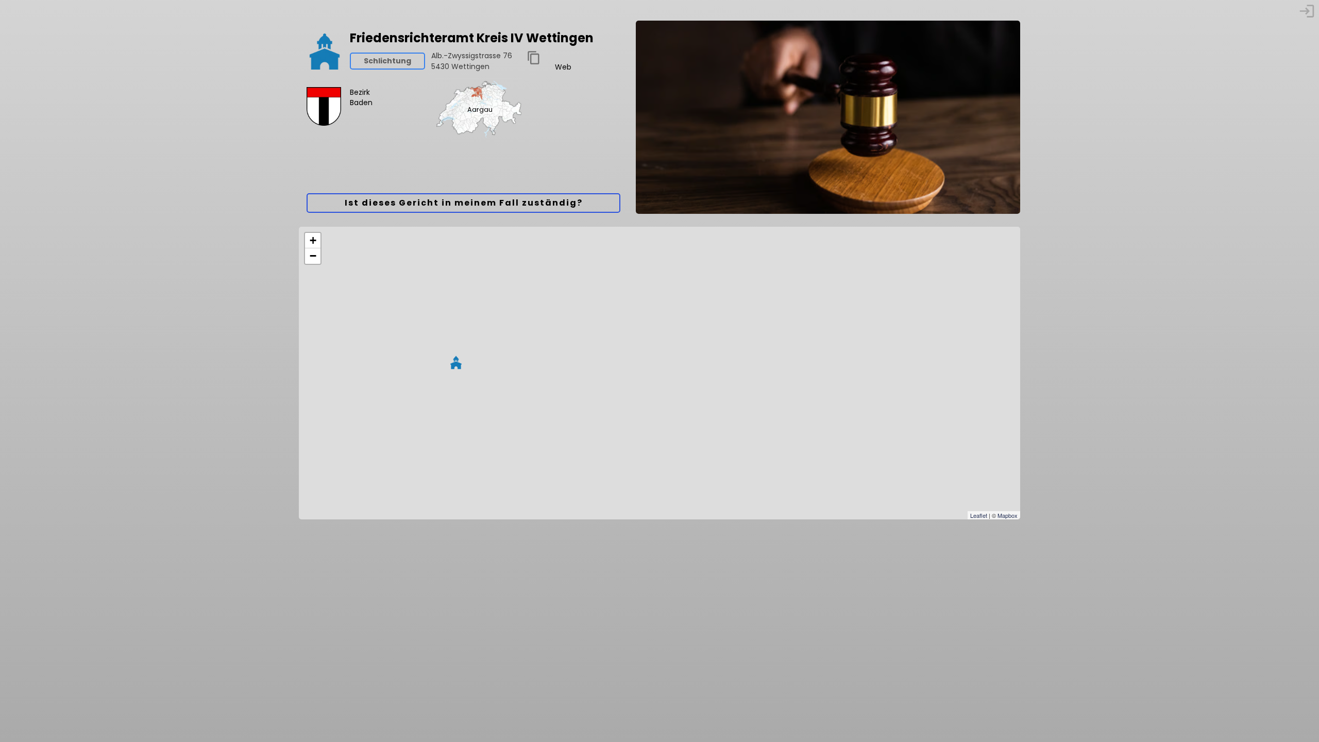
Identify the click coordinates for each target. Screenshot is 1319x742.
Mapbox (1007, 515)
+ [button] (313, 240)
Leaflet (978, 515)
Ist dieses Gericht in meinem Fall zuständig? (464, 203)
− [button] (313, 255)
